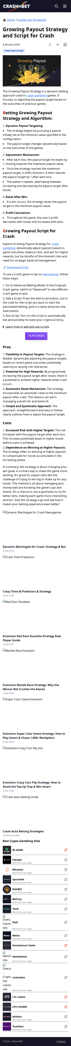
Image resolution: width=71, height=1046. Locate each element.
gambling (36, 95)
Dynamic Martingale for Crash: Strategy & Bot (34, 547)
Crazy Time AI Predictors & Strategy (27, 591)
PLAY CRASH (36, 336)
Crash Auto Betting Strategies (23, 831)
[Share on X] (50, 44)
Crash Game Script (13, 50)
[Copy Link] (65, 44)
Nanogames (51, 274)
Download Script (18, 267)
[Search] (56, 6)
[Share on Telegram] (57, 44)
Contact (61, 1041)
